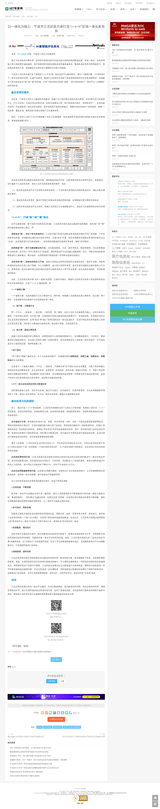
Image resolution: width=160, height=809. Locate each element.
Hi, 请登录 (9, 3)
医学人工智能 (117, 252)
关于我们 (139, 3)
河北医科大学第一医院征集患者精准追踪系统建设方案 (31, 764)
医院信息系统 (136, 263)
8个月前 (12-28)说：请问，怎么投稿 (128, 200)
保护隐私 (77, 791)
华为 (143, 263)
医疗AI (126, 251)
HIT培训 (115, 241)
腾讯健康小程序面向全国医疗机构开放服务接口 (26, 737)
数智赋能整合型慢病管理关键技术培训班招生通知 (29, 752)
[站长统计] (80, 803)
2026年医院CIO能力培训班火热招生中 (37, 652)
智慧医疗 (142, 267)
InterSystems (133, 241)
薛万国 (125, 275)
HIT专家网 (13, 9)
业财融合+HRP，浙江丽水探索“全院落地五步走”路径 (30, 756)
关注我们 (149, 3)
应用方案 (30, 16)
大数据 (135, 267)
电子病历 (123, 271)
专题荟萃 (132, 313)
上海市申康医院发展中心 (143, 294)
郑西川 (138, 275)
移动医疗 (137, 271)
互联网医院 (142, 244)
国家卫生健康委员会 (120, 291)
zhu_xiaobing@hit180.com (83, 793)
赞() (58, 659)
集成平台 (115, 278)
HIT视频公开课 (132, 307)
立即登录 (51, 681)
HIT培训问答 (124, 240)
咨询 (122, 9)
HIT (140, 237)
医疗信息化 (48, 727)
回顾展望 (127, 267)
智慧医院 (115, 271)
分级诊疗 (138, 248)
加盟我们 (97, 791)
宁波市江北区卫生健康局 (72, 727)
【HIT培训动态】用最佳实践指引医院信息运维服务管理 (83, 737)
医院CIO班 (146, 257)
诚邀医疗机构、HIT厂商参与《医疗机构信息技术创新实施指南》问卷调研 (38, 760)
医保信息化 (146, 248)
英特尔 (118, 275)
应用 (112, 9)
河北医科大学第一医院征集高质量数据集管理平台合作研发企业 (34, 768)
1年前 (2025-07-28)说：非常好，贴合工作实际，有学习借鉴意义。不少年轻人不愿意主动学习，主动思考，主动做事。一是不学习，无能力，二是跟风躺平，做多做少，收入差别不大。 (135, 219)
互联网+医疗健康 (118, 244)
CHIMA (118, 237)
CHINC (124, 237)
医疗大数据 (136, 257)
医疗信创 (133, 252)
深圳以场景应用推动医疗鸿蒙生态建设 (25, 776)
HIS (136, 237)
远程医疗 (131, 275)
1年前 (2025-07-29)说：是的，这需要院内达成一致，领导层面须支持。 (133, 208)
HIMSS (130, 237)
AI (113, 237)
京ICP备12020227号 (99, 793)
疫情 (130, 271)
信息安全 (131, 248)
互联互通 (147, 241)
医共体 (39, 727)
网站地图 (91, 791)
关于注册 (69, 791)
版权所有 (64, 793)
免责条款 (83, 791)
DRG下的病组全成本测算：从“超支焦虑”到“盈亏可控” (31, 748)
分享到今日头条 (56, 719)
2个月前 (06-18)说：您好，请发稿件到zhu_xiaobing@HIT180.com (132, 193)
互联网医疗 (132, 244)
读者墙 (109, 3)
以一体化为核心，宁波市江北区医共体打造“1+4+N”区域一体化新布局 (67, 705)
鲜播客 (78, 9)
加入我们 (128, 3)
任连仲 (124, 248)
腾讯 (113, 275)
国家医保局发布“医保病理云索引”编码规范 (26, 772)
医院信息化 (57, 727)
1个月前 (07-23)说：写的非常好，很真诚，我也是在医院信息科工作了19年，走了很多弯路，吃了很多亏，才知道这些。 (135, 183)
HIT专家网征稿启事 (132, 319)
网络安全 (145, 271)
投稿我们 (144, 9)
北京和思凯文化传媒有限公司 (50, 793)
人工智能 (116, 248)
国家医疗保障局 (140, 291)
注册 (62, 681)
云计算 (140, 241)
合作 (132, 9)
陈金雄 (144, 275)
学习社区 (100, 9)
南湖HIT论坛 (117, 267)
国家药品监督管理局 (120, 294)
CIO (89, 9)
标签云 (118, 3)
